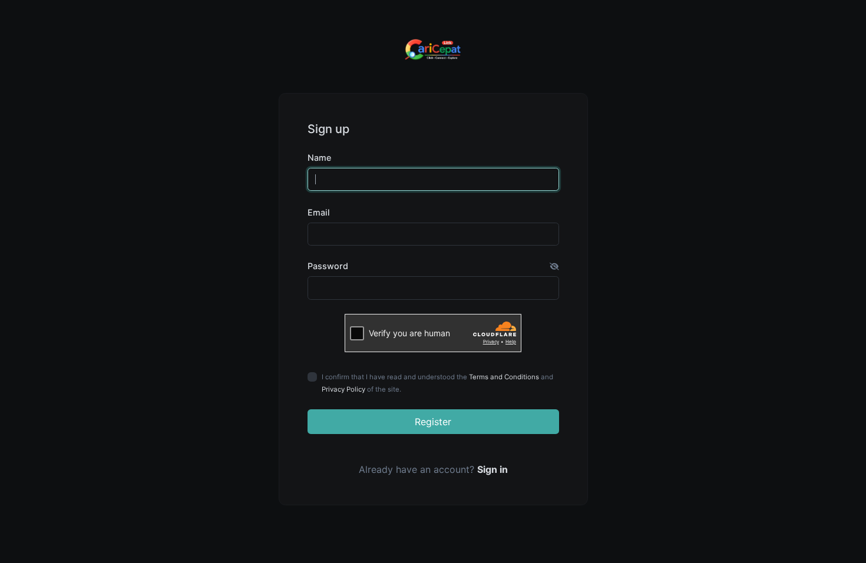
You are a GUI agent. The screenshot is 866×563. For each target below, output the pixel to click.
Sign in (492, 469)
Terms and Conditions (504, 377)
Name (319, 158)
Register (433, 422)
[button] (554, 266)
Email (319, 212)
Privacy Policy (343, 389)
